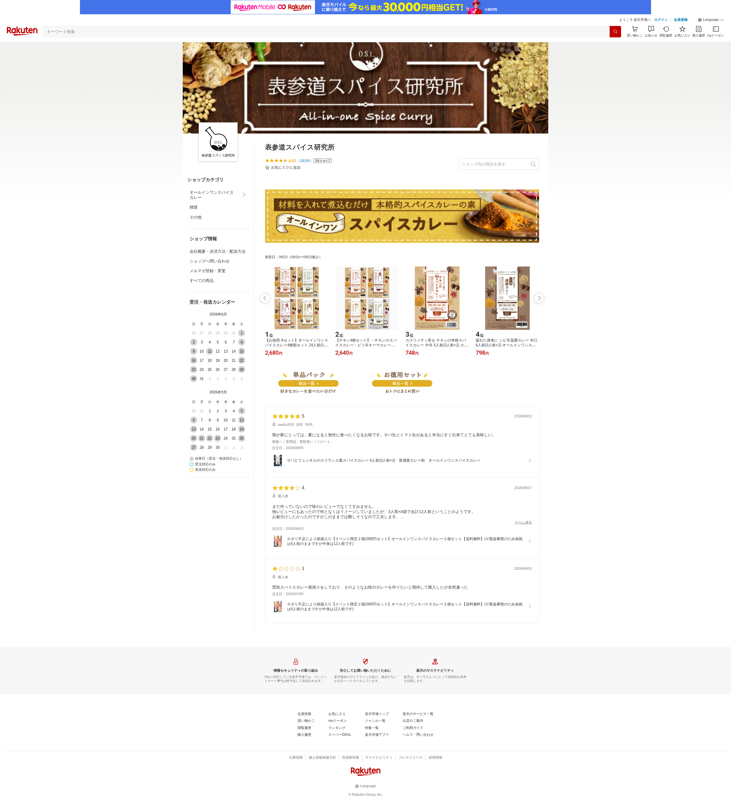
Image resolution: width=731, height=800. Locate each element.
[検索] (615, 31)
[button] (711, 20)
